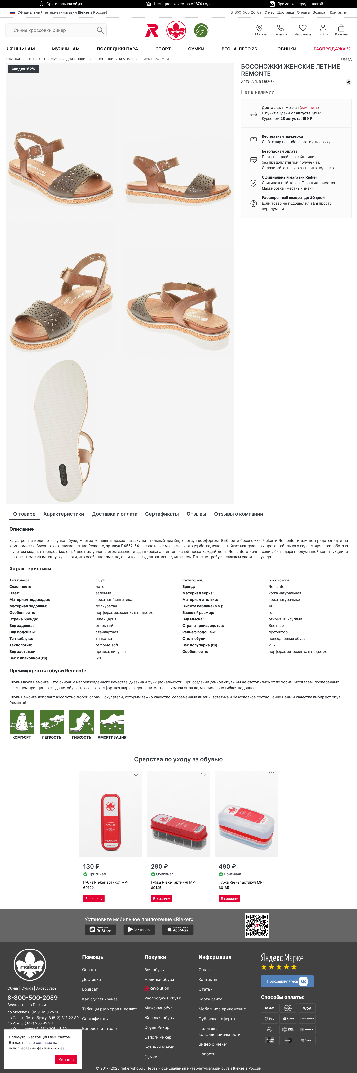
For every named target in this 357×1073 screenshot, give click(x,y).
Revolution (159, 988)
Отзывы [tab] (196, 514)
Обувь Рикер (157, 1027)
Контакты (338, 12)
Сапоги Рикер (158, 1037)
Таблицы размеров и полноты (111, 1008)
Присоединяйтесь (283, 981)
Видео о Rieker (213, 1044)
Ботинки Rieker (159, 1047)
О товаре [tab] (24, 514)
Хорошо (66, 1059)
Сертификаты (95, 1018)
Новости (207, 1053)
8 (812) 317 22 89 (64, 1017)
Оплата (303, 12)
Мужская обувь (160, 1007)
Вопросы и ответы (100, 1028)
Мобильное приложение (222, 1008)
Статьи (206, 989)
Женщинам (21, 48)
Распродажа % (332, 48)
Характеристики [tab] (63, 514)
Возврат (320, 12)
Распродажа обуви (163, 998)
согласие (44, 1042)
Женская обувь (159, 1017)
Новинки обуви (159, 979)
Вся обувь (154, 969)
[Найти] (99, 30)
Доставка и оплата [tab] (114, 514)
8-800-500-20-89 (246, 12)
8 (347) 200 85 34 (37, 1023)
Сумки (196, 48)
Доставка (285, 12)
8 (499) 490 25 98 (43, 1012)
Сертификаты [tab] (162, 514)
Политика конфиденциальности (220, 1031)
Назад (346, 59)
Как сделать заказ (100, 999)
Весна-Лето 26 (239, 48)
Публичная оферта (217, 1018)
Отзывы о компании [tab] (238, 514)
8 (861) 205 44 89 (51, 1028)
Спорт (163, 48)
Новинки (285, 48)
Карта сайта (210, 999)
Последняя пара (117, 48)
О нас (269, 12)
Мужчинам (66, 48)
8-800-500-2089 (32, 997)
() (309, 107)
